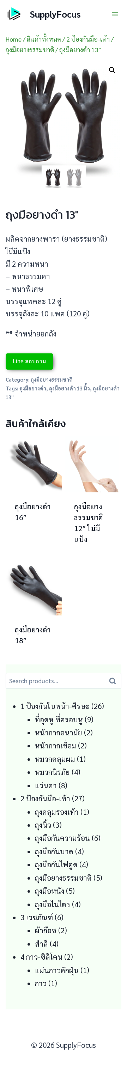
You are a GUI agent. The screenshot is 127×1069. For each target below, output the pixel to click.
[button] (112, 70)
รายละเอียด (31, 549)
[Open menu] (114, 13)
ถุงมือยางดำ (32, 388)
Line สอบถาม (29, 361)
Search (114, 680)
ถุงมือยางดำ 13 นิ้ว (69, 388)
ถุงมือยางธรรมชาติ (52, 379)
